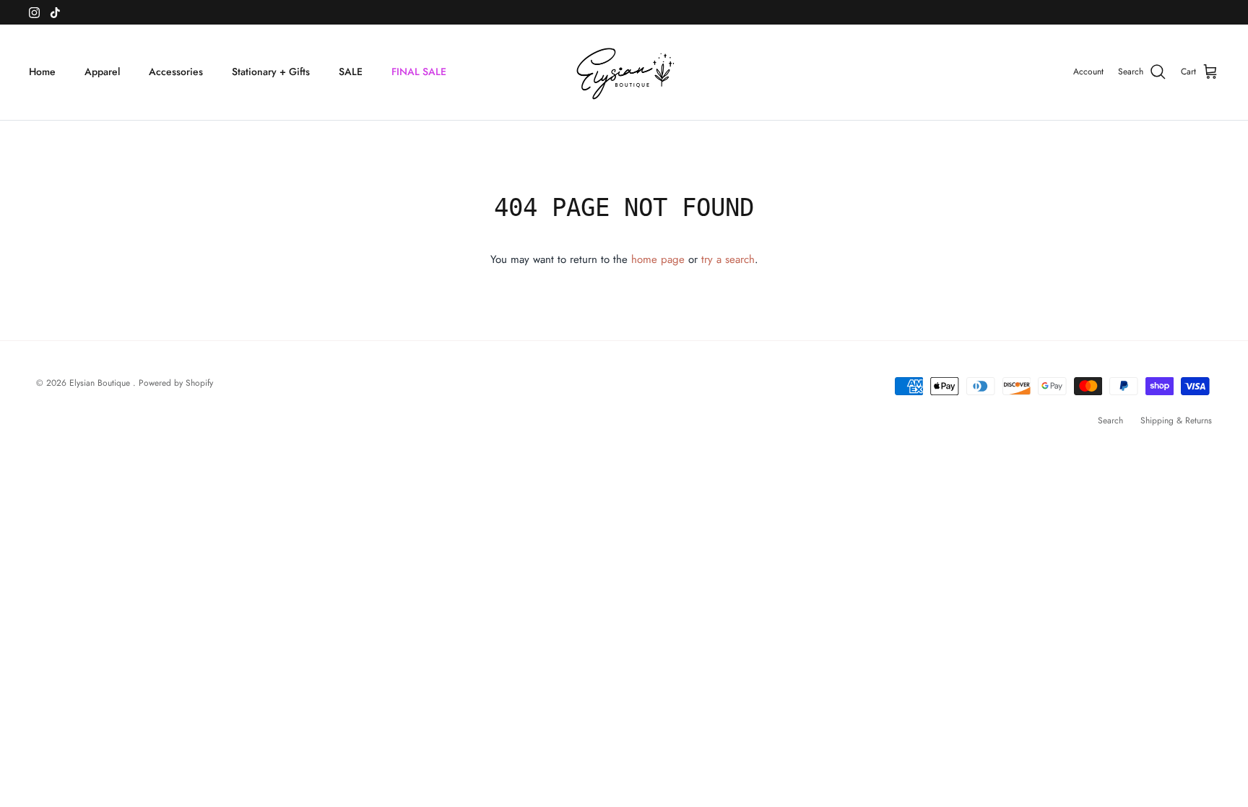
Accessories (176, 71)
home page (658, 259)
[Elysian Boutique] (624, 72)
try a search (728, 259)
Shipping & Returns (1176, 420)
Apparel (102, 71)
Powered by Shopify (176, 382)
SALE (351, 71)
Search (1110, 420)
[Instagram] (34, 12)
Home (42, 71)
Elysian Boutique (101, 382)
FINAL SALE (418, 71)
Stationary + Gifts (271, 71)
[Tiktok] (55, 12)
